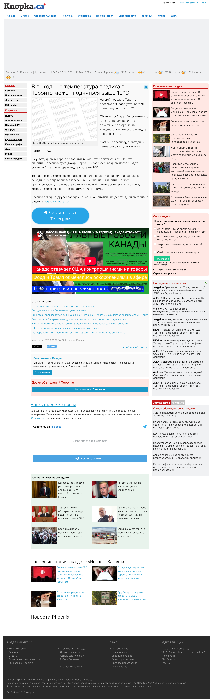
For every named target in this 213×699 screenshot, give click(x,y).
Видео (8, 153)
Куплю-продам (13, 139)
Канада (11, 15)
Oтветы (9, 149)
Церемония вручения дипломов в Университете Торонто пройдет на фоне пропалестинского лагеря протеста (177, 343)
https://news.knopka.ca (78, 683)
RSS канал (11, 105)
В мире (25, 15)
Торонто (108, 72)
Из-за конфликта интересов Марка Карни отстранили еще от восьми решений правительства (177, 467)
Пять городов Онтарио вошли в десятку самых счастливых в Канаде (188, 188)
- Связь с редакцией (122, 659)
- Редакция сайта (120, 652)
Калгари (196, 72)
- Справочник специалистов (23, 659)
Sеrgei (157, 287)
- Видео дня (14, 652)
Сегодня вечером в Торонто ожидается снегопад (61, 310)
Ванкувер (174, 72)
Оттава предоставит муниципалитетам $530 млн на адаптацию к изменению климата (179, 311)
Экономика (84, 15)
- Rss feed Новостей (70, 666)
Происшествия (104, 15)
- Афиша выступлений (71, 655)
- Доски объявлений (70, 652)
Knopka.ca (11, 110)
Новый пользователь (189, 3)
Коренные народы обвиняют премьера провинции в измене (70, 532)
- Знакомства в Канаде (71, 648)
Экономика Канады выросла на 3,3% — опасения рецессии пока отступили (189, 201)
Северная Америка (45, 15)
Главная (10, 85)
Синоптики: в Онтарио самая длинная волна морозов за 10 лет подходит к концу (79, 319)
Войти (204, 3)
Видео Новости (127, 15)
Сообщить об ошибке (135, 347)
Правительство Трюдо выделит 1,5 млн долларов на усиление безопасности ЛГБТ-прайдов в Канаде (179, 290)
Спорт (161, 15)
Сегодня (10, 90)
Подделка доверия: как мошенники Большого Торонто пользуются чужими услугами (189, 112)
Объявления (12, 134)
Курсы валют (42, 72)
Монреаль (130, 72)
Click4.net (10, 129)
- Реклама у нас (119, 648)
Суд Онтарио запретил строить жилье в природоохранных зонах (131, 596)
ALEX (156, 298)
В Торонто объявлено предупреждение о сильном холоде (66, 328)
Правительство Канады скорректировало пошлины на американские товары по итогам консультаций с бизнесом (180, 445)
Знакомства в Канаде (47, 358)
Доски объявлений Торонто (53, 382)
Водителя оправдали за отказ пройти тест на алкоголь (70, 596)
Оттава (153, 72)
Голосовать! (162, 258)
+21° (121, 72)
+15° (13, 77)
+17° (188, 72)
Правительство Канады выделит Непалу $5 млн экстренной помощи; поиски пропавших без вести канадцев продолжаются (189, 171)
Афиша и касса (13, 120)
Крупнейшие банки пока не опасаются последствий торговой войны (175, 435)
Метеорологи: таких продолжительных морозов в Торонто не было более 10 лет (79, 332)
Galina (157, 372)
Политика (67, 15)
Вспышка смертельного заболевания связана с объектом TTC (131, 532)
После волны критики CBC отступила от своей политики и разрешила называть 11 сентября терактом (72, 574)
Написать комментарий (53, 404)
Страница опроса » (164, 273)
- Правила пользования (123, 662)
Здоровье (147, 15)
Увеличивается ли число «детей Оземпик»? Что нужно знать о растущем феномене (177, 354)
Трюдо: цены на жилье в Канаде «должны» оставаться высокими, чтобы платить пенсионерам (176, 332)
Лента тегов (11, 100)
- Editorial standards (121, 655)
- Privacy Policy (118, 666)
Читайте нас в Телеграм (62, 215)
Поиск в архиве (13, 95)
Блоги (174, 15)
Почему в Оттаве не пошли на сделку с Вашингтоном (129, 486)
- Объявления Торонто (20, 662)
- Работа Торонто (68, 659)
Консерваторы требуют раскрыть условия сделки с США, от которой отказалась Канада (72, 489)
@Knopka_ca (38, 418)
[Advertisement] (106, 45)
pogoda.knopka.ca (56, 201)
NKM (156, 329)
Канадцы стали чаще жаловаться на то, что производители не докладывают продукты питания (180, 322)
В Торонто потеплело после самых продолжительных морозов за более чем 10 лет (80, 323)
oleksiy (157, 308)
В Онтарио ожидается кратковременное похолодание (63, 306)
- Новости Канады (17, 648)
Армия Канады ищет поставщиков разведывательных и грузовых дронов (175, 456)
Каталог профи (13, 144)
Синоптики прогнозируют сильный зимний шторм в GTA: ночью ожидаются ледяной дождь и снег (90, 314)
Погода (98, 72)
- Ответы (12, 655)
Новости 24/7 (12, 125)
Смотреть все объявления (90, 389)
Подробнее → (42, 372)
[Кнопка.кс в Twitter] (146, 86)
